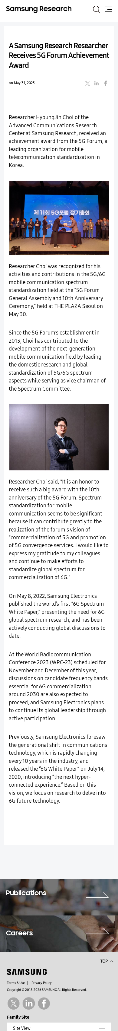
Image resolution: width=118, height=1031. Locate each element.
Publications (26, 893)
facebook (105, 83)
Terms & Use (16, 983)
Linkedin (28, 1003)
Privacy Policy (41, 983)
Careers (19, 933)
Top (106, 961)
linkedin (96, 83)
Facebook (44, 1003)
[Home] (38, 9)
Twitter (13, 1003)
